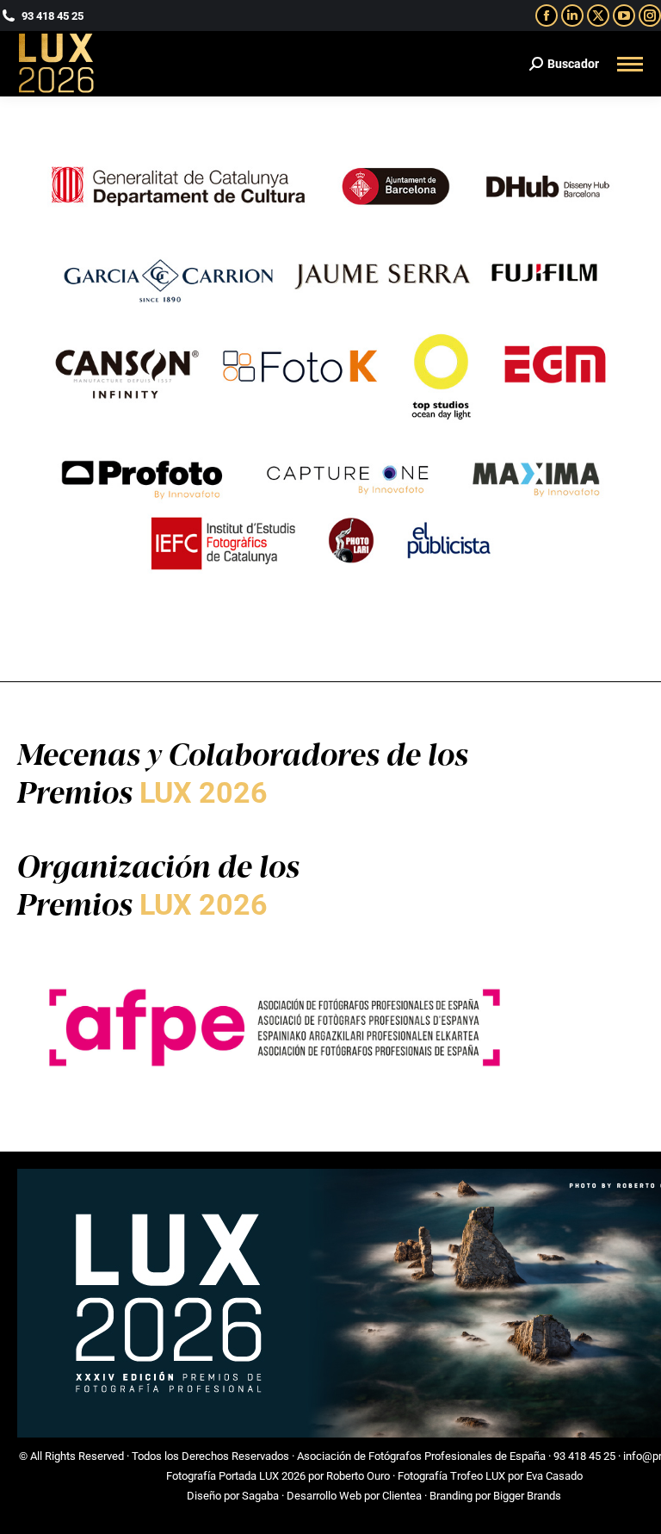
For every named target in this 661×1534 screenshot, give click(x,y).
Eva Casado (554, 1475)
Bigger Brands (527, 1495)
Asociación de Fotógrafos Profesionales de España (421, 1456)
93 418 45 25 (584, 1456)
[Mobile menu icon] (630, 64)
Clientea (402, 1495)
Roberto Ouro (358, 1475)
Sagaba (260, 1495)
